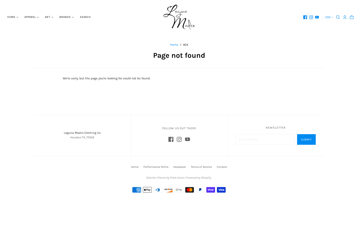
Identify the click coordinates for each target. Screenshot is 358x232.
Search (85, 16)
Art (47, 16)
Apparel (30, 16)
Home (11, 16)
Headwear (179, 167)
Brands (65, 16)
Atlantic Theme (156, 177)
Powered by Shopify (198, 177)
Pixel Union (177, 177)
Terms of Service (201, 167)
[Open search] (338, 17)
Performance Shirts (155, 167)
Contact (222, 167)
